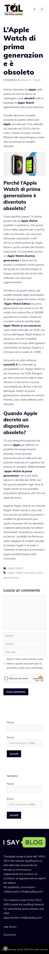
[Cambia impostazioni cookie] (5, 948)
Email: (10, 737)
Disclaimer (9, 934)
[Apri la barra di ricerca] (34, 9)
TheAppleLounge (13, 856)
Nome (10, 722)
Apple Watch (15, 568)
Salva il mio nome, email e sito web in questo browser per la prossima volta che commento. (25, 663)
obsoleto (29, 572)
